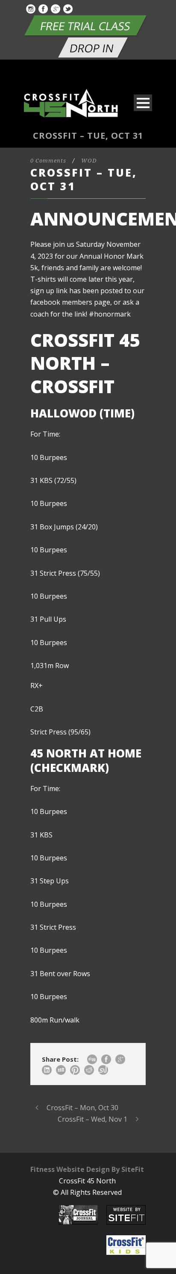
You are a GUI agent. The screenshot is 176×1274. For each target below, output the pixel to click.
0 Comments (48, 160)
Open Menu (143, 102)
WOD (89, 160)
